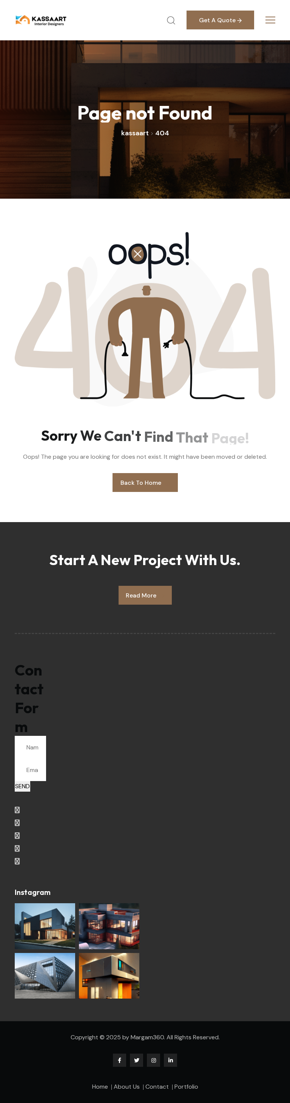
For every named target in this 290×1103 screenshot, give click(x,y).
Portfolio (186, 1087)
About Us (127, 1087)
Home (100, 1087)
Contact (157, 1087)
